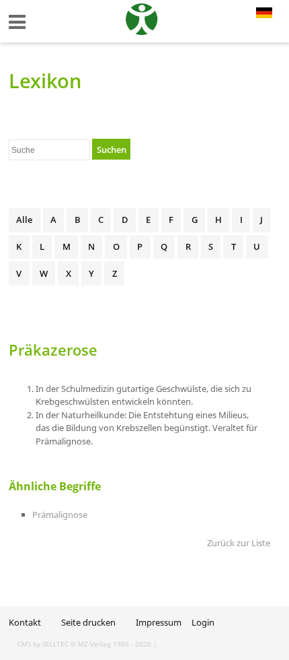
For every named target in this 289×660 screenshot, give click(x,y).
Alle (24, 219)
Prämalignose (59, 514)
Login (203, 622)
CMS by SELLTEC (43, 644)
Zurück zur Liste (238, 543)
